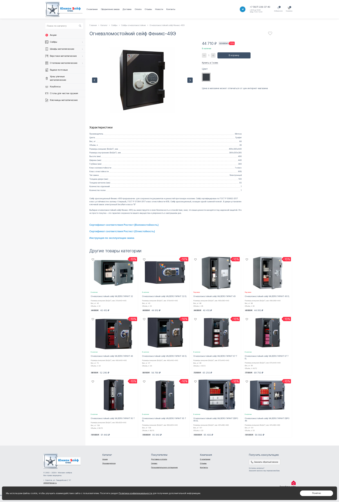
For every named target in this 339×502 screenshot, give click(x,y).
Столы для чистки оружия (64, 93)
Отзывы (148, 9)
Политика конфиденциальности (135, 493)
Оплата (138, 9)
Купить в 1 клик (210, 62)
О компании (92, 9)
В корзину (234, 55)
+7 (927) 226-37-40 (260, 7)
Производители (109, 463)
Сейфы (53, 42)
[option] (142, 80)
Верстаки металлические (63, 56)
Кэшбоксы (55, 86)
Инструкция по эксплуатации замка (111, 238)
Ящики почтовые (59, 70)
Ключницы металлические (64, 100)
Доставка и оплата (159, 459)
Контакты (170, 9)
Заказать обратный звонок (266, 462)
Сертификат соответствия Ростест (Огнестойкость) (122, 231)
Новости (159, 9)
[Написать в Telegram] (242, 9)
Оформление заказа (110, 9)
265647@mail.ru (50, 483)
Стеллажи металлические (63, 63)
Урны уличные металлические (58, 78)
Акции (53, 35)
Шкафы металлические (62, 49)
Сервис (154, 463)
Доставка (127, 9)
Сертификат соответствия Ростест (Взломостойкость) (124, 224)
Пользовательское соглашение (164, 467)
